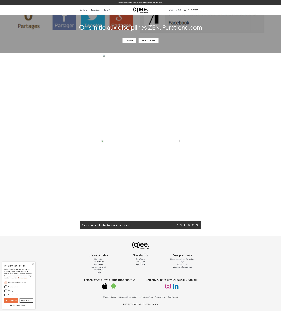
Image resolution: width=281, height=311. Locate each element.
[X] (181, 225)
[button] (18, 305)
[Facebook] (177, 225)
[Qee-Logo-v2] (140, 8)
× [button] (32, 264)
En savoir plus (22, 278)
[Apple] (105, 286)
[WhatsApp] (189, 225)
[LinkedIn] (185, 225)
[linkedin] (175, 286)
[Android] (113, 286)
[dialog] (18, 285)
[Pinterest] (193, 225)
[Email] (197, 225)
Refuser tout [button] (26, 300)
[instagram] (168, 286)
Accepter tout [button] (11, 300)
